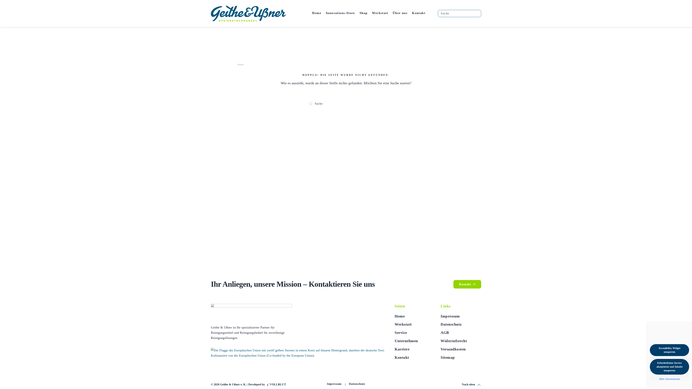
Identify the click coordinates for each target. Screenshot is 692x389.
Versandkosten (453, 349)
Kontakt (418, 13)
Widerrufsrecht (454, 341)
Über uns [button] (400, 13)
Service (401, 332)
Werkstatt (403, 324)
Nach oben (468, 384)
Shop (364, 13)
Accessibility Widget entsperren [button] (669, 350)
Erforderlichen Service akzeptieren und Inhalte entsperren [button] (669, 367)
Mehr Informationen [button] (669, 379)
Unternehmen (406, 341)
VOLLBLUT (277, 384)
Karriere (402, 349)
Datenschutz (451, 324)
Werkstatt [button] (380, 13)
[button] (479, 384)
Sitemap (448, 357)
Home (316, 13)
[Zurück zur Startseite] (248, 13)
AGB (445, 332)
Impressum (450, 316)
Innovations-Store (340, 13)
